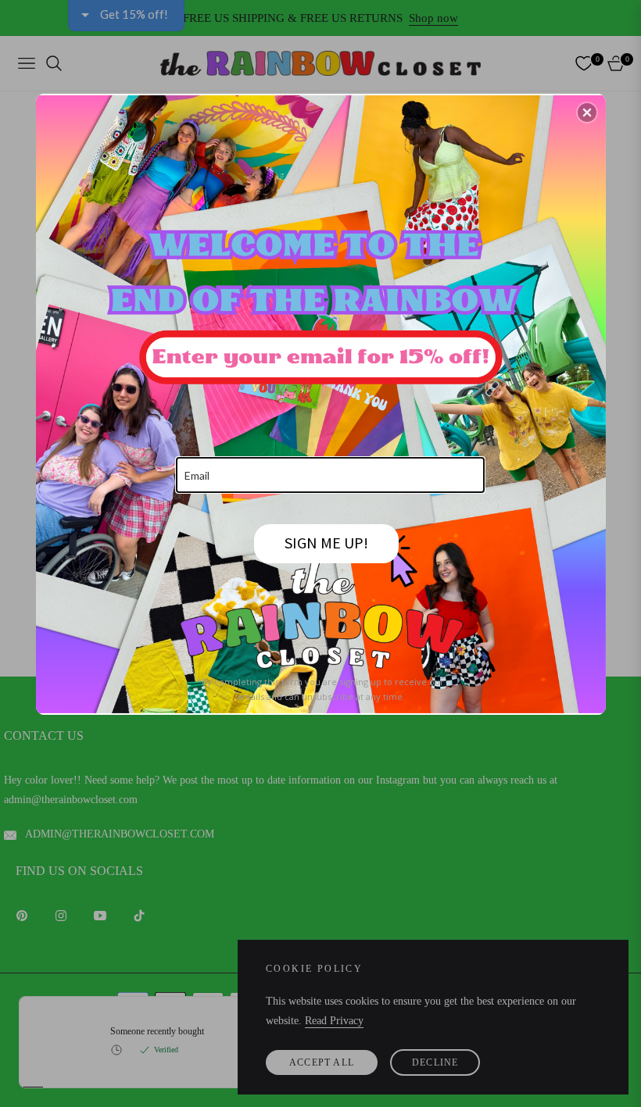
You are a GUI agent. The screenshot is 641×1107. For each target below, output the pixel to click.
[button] (587, 112)
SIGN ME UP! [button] (326, 542)
